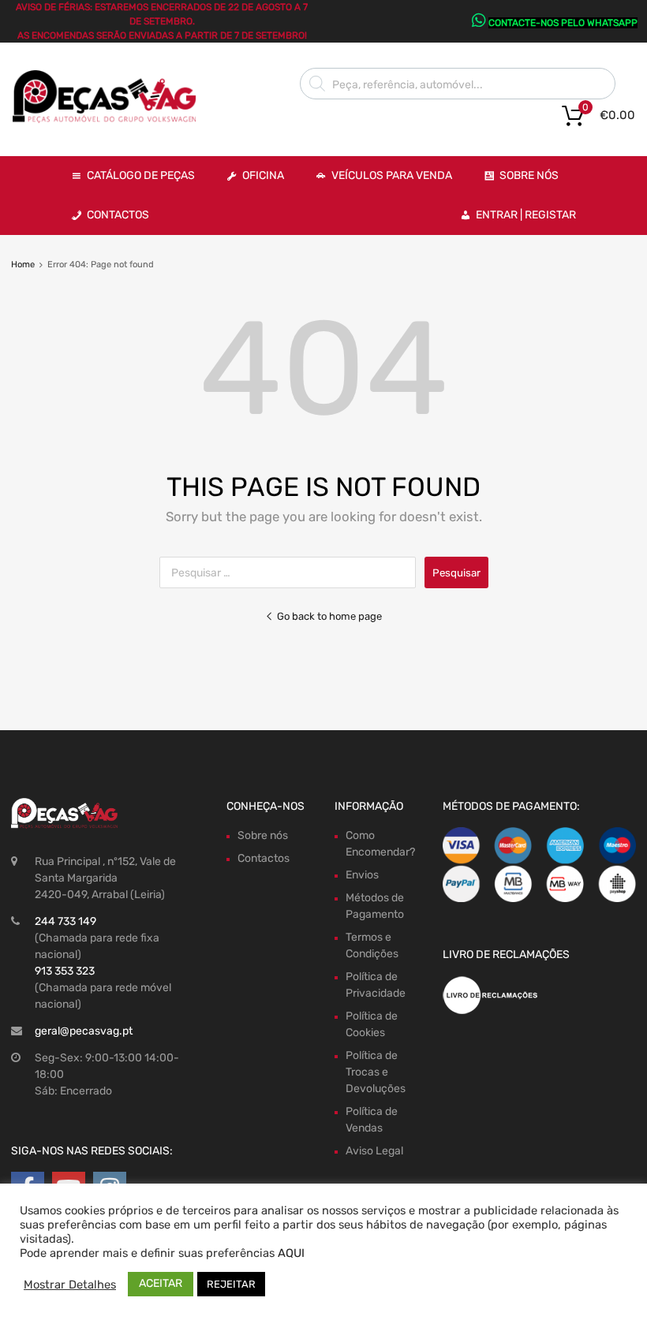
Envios (362, 875)
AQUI (291, 1253)
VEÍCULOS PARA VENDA (391, 175)
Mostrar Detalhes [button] (70, 1284)
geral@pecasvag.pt (84, 1031)
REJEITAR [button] (231, 1284)
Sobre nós (262, 835)
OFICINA (263, 175)
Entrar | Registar (526, 215)
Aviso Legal (374, 1151)
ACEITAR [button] (160, 1283)
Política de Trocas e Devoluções (376, 1072)
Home (23, 264)
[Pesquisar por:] (291, 573)
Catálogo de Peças (141, 175)
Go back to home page (329, 616)
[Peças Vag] (110, 120)
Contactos (118, 215)
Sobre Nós (529, 175)
